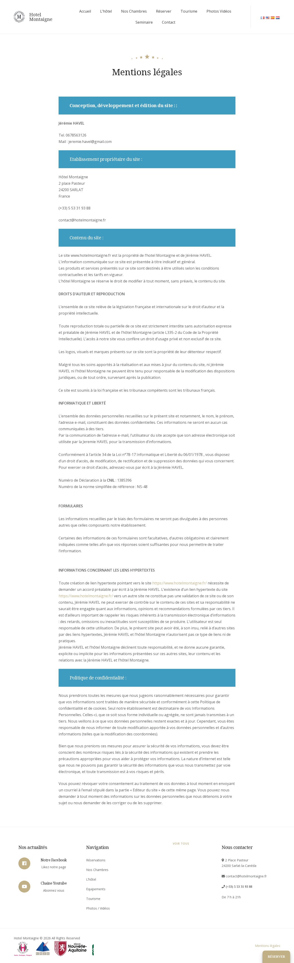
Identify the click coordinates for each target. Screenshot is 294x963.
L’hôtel (106, 11)
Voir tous (181, 843)
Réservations (95, 860)
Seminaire (144, 22)
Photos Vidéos (218, 11)
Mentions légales (267, 945)
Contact (168, 22)
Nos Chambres (134, 11)
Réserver (163, 11)
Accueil (85, 11)
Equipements (95, 889)
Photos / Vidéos (98, 908)
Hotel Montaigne (40, 17)
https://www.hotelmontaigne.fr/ (179, 583)
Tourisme (189, 11)
